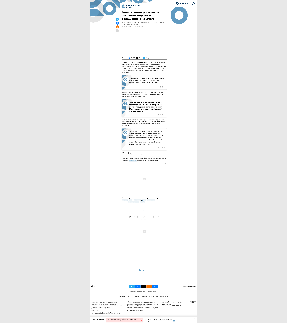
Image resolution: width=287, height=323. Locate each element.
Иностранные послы (148, 216)
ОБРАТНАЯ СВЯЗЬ (153, 296)
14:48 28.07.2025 (125, 26)
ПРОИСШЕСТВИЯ (147, 292)
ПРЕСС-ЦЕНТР (130, 296)
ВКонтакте (137, 200)
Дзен (130, 200)
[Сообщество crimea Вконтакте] (138, 286)
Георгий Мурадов (159, 216)
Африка (140, 216)
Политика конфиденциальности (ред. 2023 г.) (103, 312)
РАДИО (137, 296)
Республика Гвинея (144, 219)
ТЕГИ (166, 296)
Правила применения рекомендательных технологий (105, 314)
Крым (127, 216)
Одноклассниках (133, 202)
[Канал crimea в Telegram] (132, 286)
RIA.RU (162, 296)
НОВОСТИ (122, 296)
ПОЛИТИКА (133, 292)
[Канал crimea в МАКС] (155, 286)
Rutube (142, 202)
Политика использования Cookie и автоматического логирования (105, 309)
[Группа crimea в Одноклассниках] (149, 286)
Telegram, (125, 200)
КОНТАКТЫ (144, 296)
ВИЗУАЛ (155, 292)
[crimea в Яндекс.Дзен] (143, 286)
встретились (133, 161)
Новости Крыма (133, 216)
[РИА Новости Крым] (130, 6)
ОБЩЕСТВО (139, 292)
